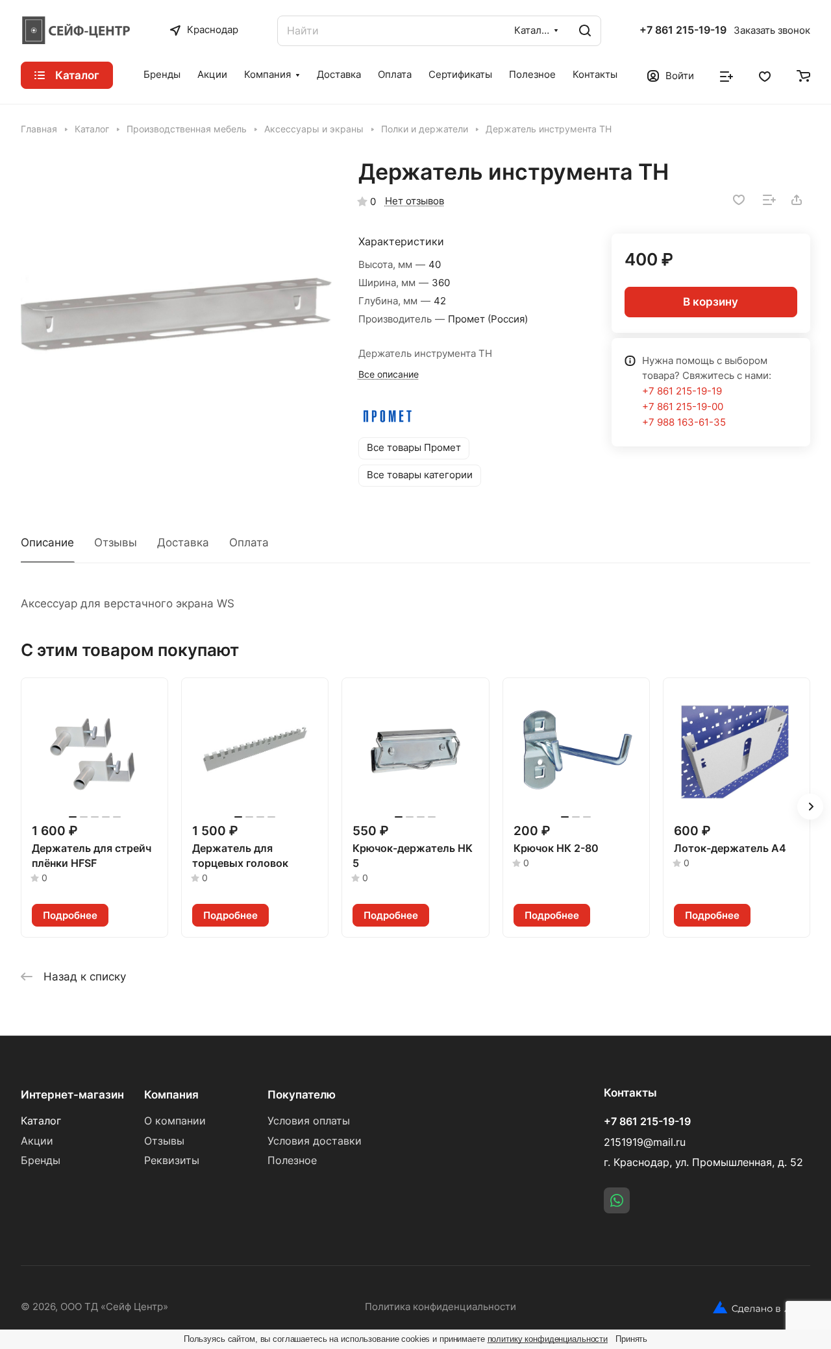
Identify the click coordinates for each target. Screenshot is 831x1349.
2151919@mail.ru (645, 1142)
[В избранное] (738, 199)
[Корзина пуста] (803, 75)
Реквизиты (171, 1160)
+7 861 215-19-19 (682, 30)
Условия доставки (314, 1141)
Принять (631, 1339)
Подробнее (70, 915)
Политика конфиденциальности (440, 1307)
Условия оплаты (308, 1121)
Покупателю (301, 1094)
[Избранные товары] (765, 75)
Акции (37, 1141)
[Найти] (585, 31)
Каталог (41, 1121)
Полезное (292, 1160)
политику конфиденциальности (548, 1339)
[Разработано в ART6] (761, 1307)
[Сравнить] (769, 199)
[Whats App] (617, 1200)
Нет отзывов (414, 201)
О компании (175, 1121)
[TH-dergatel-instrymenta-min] (176, 313)
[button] (810, 807)
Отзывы (115, 542)
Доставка (183, 542)
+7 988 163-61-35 (684, 422)
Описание (47, 542)
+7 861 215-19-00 (682, 407)
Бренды (40, 1160)
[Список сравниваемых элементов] (726, 75)
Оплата (249, 542)
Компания (171, 1094)
